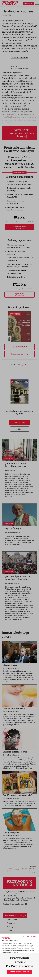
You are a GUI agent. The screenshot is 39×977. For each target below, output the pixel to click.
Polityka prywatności (30, 936)
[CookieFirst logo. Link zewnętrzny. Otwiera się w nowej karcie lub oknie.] (6, 938)
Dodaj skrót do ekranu (19, 972)
